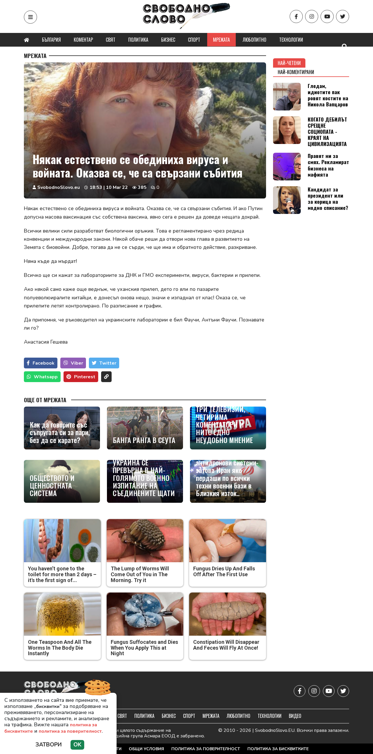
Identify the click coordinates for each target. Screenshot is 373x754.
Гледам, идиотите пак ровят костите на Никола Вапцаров (328, 95)
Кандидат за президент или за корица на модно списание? (328, 198)
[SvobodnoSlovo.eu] (58, 691)
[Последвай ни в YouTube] (327, 16)
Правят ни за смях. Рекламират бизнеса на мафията (328, 165)
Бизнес (168, 39)
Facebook (43, 363)
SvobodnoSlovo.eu (58, 187)
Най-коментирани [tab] (296, 71)
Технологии (291, 39)
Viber (77, 363)
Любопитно (254, 39)
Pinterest (84, 377)
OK (77, 744)
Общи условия (146, 749)
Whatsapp (46, 377)
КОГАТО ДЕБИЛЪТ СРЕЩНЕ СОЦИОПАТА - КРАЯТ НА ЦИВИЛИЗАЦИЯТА (327, 131)
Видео (295, 715)
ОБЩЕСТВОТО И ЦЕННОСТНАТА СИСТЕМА (52, 485)
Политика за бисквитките (278, 749)
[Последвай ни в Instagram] (311, 16)
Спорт (194, 39)
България (51, 39)
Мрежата (221, 39)
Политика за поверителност (205, 749)
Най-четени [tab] (289, 62)
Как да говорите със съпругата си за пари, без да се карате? (60, 432)
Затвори (49, 744)
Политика (138, 39)
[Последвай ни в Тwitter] (342, 16)
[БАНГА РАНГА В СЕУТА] (145, 428)
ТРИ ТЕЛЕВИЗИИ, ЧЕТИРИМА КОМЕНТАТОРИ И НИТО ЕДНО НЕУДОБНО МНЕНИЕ (224, 424)
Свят (110, 39)
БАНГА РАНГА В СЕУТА (144, 440)
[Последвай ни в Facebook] (296, 16)
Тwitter (107, 363)
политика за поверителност (70, 731)
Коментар (83, 39)
